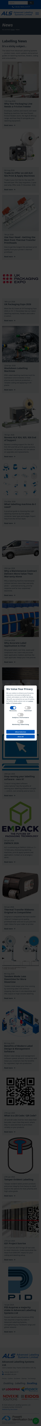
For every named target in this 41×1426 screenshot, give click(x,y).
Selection (20, 732)
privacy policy (17, 703)
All (21, 737)
